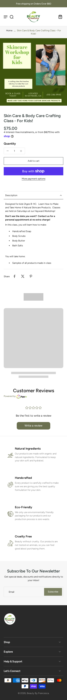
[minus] (7, 151)
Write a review (33, 425)
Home (9, 30)
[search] (11, 16)
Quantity (10, 143)
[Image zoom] (33, 72)
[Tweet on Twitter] (23, 276)
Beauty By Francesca (38, 693)
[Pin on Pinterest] (31, 276)
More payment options (33, 179)
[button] (33, 161)
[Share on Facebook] (14, 276)
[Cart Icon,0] (59, 16)
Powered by (10, 396)
